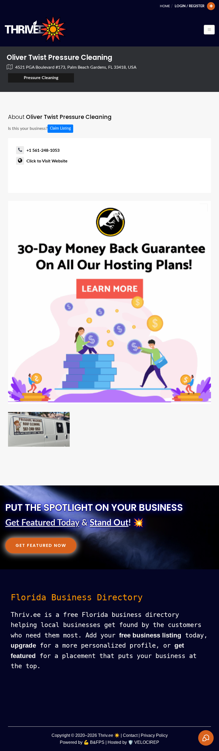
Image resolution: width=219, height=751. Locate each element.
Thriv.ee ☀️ (109, 735)
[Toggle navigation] (209, 29)
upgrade (23, 645)
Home (165, 6)
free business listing (150, 635)
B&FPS (97, 742)
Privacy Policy (154, 735)
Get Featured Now (40, 545)
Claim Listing (60, 128)
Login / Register (189, 6)
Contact (130, 735)
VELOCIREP (146, 742)
